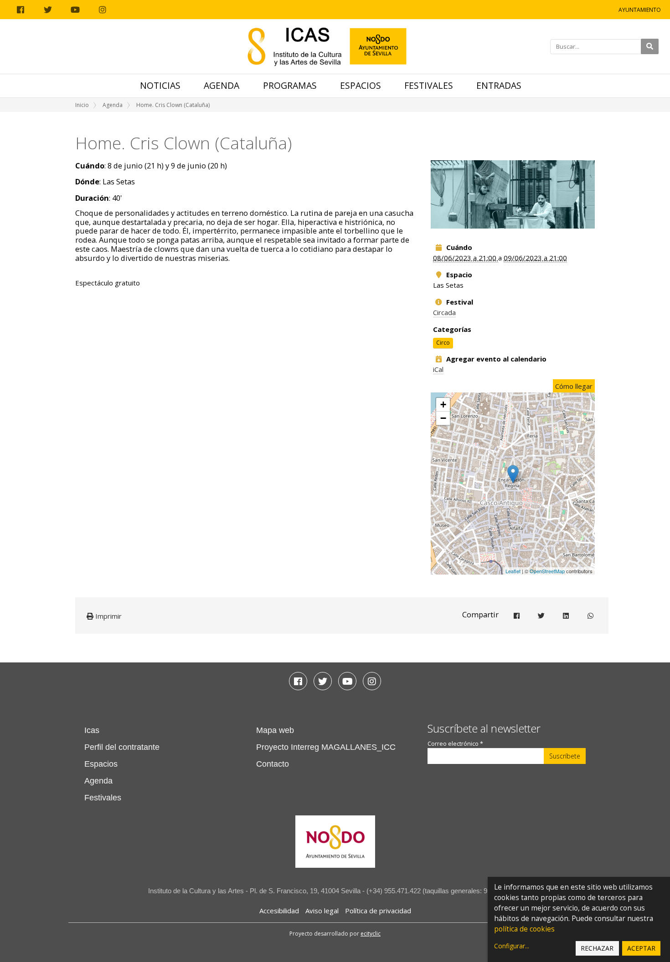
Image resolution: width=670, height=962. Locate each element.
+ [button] (443, 404)
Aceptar (641, 948)
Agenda (221, 85)
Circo (443, 342)
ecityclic (371, 933)
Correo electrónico (455, 743)
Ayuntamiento (639, 10)
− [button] (443, 418)
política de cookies (524, 929)
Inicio (82, 105)
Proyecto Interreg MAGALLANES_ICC (326, 747)
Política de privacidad (378, 910)
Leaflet (513, 571)
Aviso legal (322, 910)
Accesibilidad (279, 910)
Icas (91, 730)
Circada (444, 312)
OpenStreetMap (547, 571)
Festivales (428, 85)
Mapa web (275, 730)
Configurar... (511, 946)
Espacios (360, 85)
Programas (290, 85)
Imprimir (107, 616)
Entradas (498, 85)
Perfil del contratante (122, 747)
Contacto (272, 764)
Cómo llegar (574, 386)
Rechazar (597, 948)
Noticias (160, 85)
